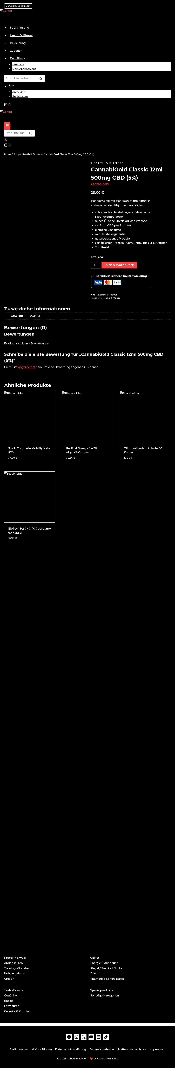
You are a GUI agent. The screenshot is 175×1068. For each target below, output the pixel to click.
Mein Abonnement (24, 68)
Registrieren (20, 96)
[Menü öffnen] (7, 126)
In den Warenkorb (119, 265)
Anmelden (18, 91)
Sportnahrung (19, 27)
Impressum (158, 1049)
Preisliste (18, 64)
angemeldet (26, 367)
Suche (42, 79)
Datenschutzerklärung (70, 1049)
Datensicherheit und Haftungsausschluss (117, 1049)
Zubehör (16, 50)
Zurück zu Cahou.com (18, 6)
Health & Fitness (21, 35)
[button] (12, 86)
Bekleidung (18, 43)
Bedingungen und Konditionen (30, 1049)
